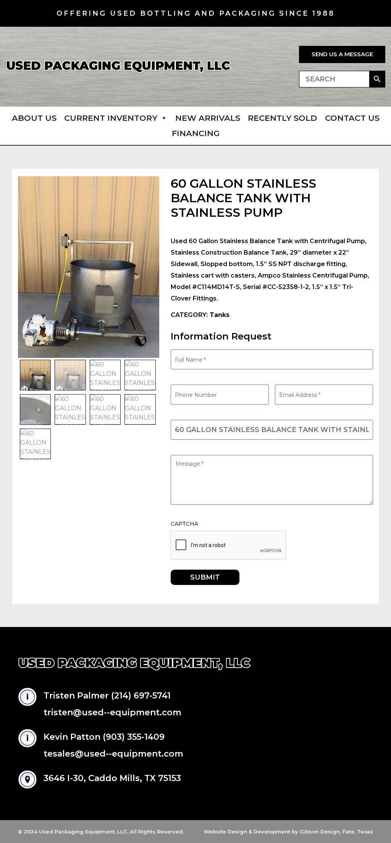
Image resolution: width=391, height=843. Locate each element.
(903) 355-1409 (134, 737)
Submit (205, 577)
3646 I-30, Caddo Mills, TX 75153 (112, 778)
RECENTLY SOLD (282, 118)
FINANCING (196, 133)
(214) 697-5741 (141, 695)
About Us (34, 118)
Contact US (352, 118)
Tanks (219, 314)
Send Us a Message (342, 54)
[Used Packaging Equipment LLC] (118, 66)
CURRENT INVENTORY (110, 118)
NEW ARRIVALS (207, 118)
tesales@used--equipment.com (113, 754)
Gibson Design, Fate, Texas (336, 831)
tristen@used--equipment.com (112, 712)
